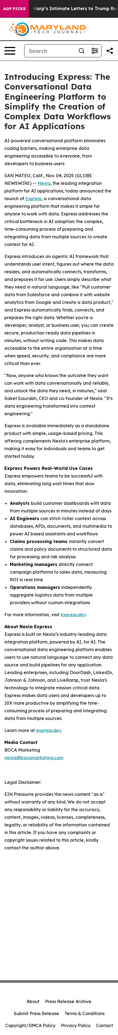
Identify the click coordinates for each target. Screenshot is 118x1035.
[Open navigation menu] (9, 50)
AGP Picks (14, 8)
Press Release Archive (68, 1001)
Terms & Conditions (84, 1013)
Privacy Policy (76, 1025)
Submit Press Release (36, 1013)
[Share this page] (110, 50)
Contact (104, 1025)
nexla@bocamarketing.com (33, 757)
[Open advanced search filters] (94, 51)
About (33, 1001)
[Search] (81, 51)
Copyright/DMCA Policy (30, 1025)
